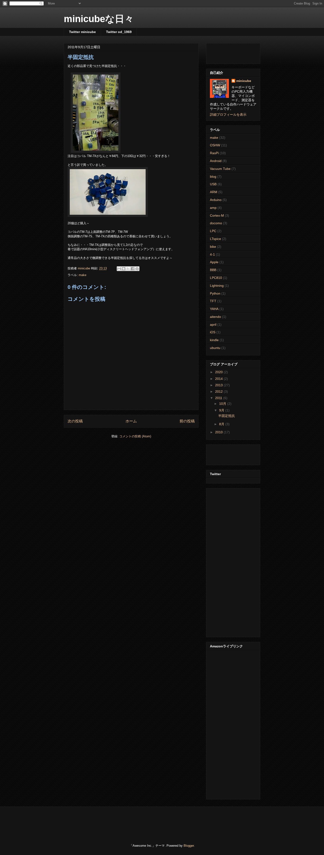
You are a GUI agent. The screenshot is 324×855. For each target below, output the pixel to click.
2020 (219, 372)
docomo (216, 223)
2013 (219, 385)
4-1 (212, 254)
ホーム (131, 421)
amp (213, 208)
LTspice (215, 239)
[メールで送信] (119, 268)
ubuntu (215, 348)
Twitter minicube (82, 32)
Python (215, 293)
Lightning (217, 285)
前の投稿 (187, 421)
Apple (214, 262)
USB (213, 184)
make (82, 275)
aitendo (215, 317)
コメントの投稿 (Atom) (135, 436)
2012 (219, 391)
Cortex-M (217, 215)
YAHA (214, 309)
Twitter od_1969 (119, 32)
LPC (213, 231)
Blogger (189, 845)
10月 (223, 404)
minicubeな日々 (99, 19)
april (213, 324)
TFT (213, 301)
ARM (213, 192)
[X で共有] (128, 268)
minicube (243, 81)
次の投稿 (75, 421)
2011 (219, 398)
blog (213, 176)
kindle (214, 340)
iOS (212, 332)
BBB (213, 270)
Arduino (216, 200)
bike (213, 246)
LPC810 (216, 278)
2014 (219, 379)
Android (216, 161)
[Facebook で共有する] (132, 268)
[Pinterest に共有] (137, 268)
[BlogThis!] (123, 268)
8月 (222, 424)
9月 (222, 410)
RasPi (214, 153)
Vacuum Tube (220, 169)
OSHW (215, 145)
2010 (219, 432)
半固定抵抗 (226, 416)
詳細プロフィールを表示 (228, 114)
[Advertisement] (237, 52)
